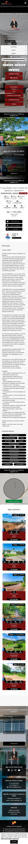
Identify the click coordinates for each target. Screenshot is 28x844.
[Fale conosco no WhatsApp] (12, 770)
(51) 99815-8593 (7, 14)
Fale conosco (14, 814)
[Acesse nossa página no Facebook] (9, 770)
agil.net (19, 826)
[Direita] (26, 132)
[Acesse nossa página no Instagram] (15, 770)
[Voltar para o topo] (3, 830)
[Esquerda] (1, 132)
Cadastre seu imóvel (14, 810)
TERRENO (14, 104)
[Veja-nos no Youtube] (19, 770)
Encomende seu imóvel (14, 812)
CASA (14, 91)
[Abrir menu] (25, 3)
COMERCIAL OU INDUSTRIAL (14, 95)
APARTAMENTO (14, 87)
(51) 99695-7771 (21, 14)
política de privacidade (6, 838)
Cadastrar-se (14, 743)
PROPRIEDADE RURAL (14, 99)
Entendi (14, 842)
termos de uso (15, 838)
